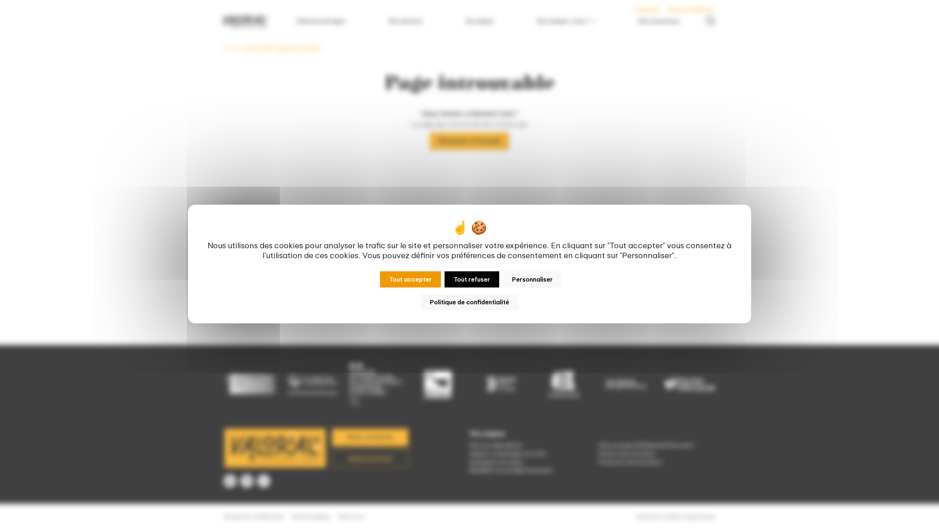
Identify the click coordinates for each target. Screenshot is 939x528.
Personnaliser (532, 279)
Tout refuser (472, 279)
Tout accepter (410, 279)
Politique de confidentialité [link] (469, 302)
